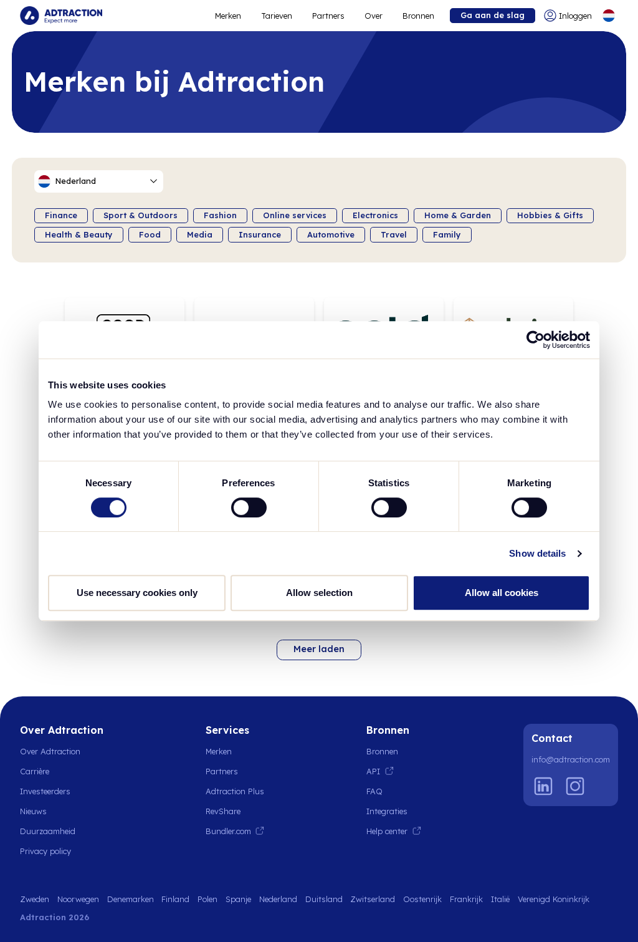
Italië (500, 899)
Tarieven (276, 16)
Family (447, 234)
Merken (228, 16)
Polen (207, 899)
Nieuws (33, 811)
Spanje (238, 899)
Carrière (34, 771)
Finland (175, 899)
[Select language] (608, 15)
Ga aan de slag (492, 15)
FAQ (374, 791)
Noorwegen (78, 899)
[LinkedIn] (543, 786)
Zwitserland (372, 899)
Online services (294, 215)
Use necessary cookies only (137, 592)
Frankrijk (466, 899)
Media (199, 234)
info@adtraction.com (570, 759)
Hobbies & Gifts (550, 215)
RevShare (223, 811)
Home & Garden (457, 215)
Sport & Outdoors (140, 215)
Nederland (278, 899)
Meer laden (319, 649)
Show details (537, 553)
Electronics (375, 215)
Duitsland (324, 899)
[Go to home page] (61, 15)
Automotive (331, 234)
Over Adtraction (50, 751)
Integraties (386, 811)
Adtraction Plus (235, 791)
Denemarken (130, 899)
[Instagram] (575, 786)
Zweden (34, 899)
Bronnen (418, 16)
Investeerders (45, 791)
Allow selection (319, 592)
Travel (394, 234)
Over (373, 16)
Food (150, 234)
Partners (328, 16)
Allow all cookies (501, 592)
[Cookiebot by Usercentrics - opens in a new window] (535, 339)
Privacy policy (45, 851)
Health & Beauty (79, 234)
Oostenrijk (422, 899)
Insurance (260, 234)
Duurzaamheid (47, 831)
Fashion (220, 215)
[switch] (249, 507)
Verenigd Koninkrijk (553, 899)
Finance (61, 215)
